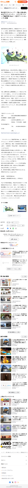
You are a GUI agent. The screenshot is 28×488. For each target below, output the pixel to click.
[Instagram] (15, 482)
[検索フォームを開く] (15, 2)
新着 (2, 4)
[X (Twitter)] (10, 228)
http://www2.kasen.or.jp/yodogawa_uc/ (10, 133)
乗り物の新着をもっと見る (14, 332)
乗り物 (8, 222)
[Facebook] (7, 228)
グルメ (10, 4)
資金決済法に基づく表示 (7, 478)
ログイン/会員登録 (22, 1)
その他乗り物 (13, 225)
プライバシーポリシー (7, 475)
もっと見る (24, 276)
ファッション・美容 (20, 4)
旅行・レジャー (15, 222)
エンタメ (6, 4)
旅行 (14, 4)
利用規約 (3, 473)
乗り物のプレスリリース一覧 (12, 452)
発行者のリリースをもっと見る (14, 268)
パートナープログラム (7, 470)
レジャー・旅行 (20, 225)
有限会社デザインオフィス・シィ (8, 21)
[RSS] (18, 482)
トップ (2, 452)
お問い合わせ (14, 239)
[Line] (13, 228)
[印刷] (16, 228)
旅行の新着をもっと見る (14, 392)
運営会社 (3, 467)
